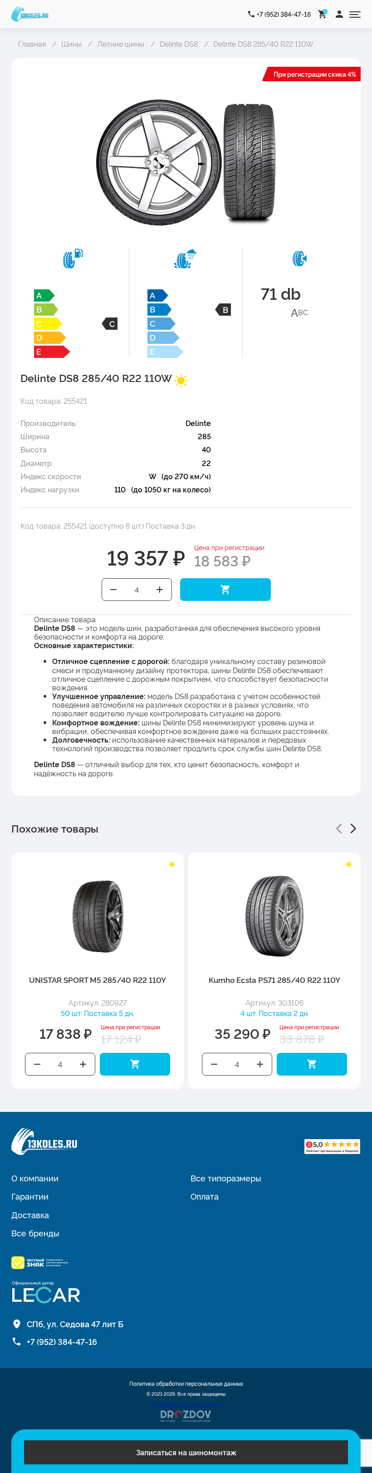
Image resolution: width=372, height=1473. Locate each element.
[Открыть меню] (355, 14)
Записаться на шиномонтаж (186, 1452)
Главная (32, 44)
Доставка (30, 1214)
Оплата (205, 1195)
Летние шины (120, 44)
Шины (71, 44)
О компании (35, 1177)
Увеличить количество (159, 589)
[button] (339, 828)
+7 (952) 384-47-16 (284, 14)
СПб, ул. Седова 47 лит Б (75, 1323)
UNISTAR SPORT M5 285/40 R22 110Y (97, 979)
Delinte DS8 (179, 44)
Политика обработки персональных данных (186, 1383)
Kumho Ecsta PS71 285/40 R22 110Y (274, 979)
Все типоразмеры (226, 1177)
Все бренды (35, 1232)
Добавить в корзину (225, 589)
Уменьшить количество (114, 589)
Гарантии (30, 1195)
